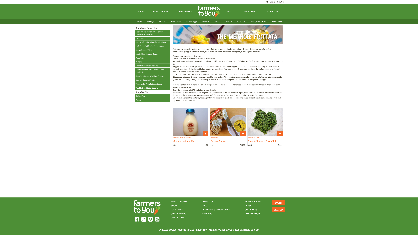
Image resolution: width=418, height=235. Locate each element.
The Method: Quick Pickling (147, 66)
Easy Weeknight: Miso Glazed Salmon (151, 42)
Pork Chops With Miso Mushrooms (150, 46)
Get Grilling (272, 11)
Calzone (139, 62)
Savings (150, 21)
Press (248, 205)
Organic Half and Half (184, 141)
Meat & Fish (176, 21)
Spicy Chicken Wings (144, 50)
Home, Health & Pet (258, 21)
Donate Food (276, 21)
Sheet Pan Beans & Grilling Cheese (149, 76)
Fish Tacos (140, 38)
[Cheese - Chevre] (227, 122)
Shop (140, 11)
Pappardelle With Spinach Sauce (149, 84)
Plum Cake (140, 58)
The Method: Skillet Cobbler (147, 88)
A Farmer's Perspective (216, 209)
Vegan (138, 100)
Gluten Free (140, 96)
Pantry (217, 21)
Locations (249, 11)
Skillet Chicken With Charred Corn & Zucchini (151, 70)
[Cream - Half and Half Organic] (190, 122)
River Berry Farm (253, 137)
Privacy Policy (168, 229)
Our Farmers (185, 11)
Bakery (229, 21)
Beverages (241, 21)
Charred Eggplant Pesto (145, 80)
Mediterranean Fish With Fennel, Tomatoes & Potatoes (149, 33)
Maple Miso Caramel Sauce (147, 54)
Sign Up (280, 2)
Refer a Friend (253, 201)
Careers (207, 213)
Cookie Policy (186, 229)
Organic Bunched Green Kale (262, 141)
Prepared (205, 21)
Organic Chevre (218, 141)
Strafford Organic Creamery (182, 137)
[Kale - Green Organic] (265, 122)
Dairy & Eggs (191, 21)
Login (272, 2)
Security (201, 229)
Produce (162, 21)
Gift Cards (251, 209)
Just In (139, 21)
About (230, 11)
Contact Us (177, 217)
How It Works (160, 11)
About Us (207, 201)
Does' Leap (214, 137)
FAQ (204, 205)
